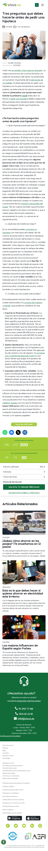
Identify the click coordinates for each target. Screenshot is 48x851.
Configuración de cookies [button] (10, 736)
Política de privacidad (10, 778)
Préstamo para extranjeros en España (16, 783)
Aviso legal (6, 758)
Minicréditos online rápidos (12, 813)
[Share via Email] (24, 432)
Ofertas (5, 748)
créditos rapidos (10, 402)
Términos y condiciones (10, 776)
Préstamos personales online (12, 790)
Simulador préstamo (9, 796)
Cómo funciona (7, 745)
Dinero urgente (7, 809)
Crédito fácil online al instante (13, 799)
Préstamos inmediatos (10, 793)
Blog (4, 750)
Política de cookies (8, 773)
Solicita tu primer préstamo (24, 487)
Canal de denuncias (9, 768)
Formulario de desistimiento (12, 765)
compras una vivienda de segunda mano (25, 354)
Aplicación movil (8, 763)
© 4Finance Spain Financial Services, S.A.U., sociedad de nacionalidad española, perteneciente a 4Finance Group (24, 846)
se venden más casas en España (27, 70)
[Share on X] (18, 432)
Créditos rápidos (8, 786)
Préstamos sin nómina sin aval (13, 803)
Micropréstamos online (10, 806)
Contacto (5, 753)
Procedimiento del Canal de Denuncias (16, 771)
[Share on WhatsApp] (4, 432)
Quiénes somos (8, 755)
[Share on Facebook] (11, 432)
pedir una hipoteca (19, 98)
